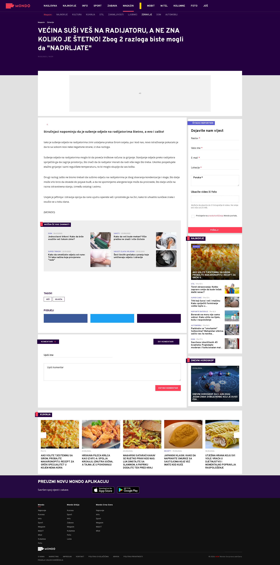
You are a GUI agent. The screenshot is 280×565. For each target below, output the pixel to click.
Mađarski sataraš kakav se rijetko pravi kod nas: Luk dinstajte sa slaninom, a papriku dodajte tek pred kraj (139, 461)
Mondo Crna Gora (104, 505)
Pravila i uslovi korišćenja (50, 560)
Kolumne (42, 539)
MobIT (41, 531)
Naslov (195, 138)
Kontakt (80, 557)
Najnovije (42, 510)
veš (47, 299)
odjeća (58, 299)
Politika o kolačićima (99, 557)
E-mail (195, 158)
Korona (41, 514)
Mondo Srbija (73, 505)
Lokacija (196, 168)
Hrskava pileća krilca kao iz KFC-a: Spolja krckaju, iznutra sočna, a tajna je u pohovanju (97, 460)
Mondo (41, 505)
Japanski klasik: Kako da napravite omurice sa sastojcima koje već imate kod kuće (180, 460)
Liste (69, 539)
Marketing (54, 557)
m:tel (217, 556)
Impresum (67, 557)
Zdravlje (50, 22)
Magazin (41, 22)
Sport (40, 523)
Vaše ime (196, 148)
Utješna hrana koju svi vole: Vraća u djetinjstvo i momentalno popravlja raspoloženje (220, 461)
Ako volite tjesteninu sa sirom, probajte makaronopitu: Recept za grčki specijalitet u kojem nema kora (57, 461)
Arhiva (116, 557)
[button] (43, 435)
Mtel (40, 535)
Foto (40, 543)
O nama (41, 557)
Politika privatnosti (133, 557)
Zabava (70, 523)
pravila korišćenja (216, 216)
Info (40, 518)
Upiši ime (49, 355)
